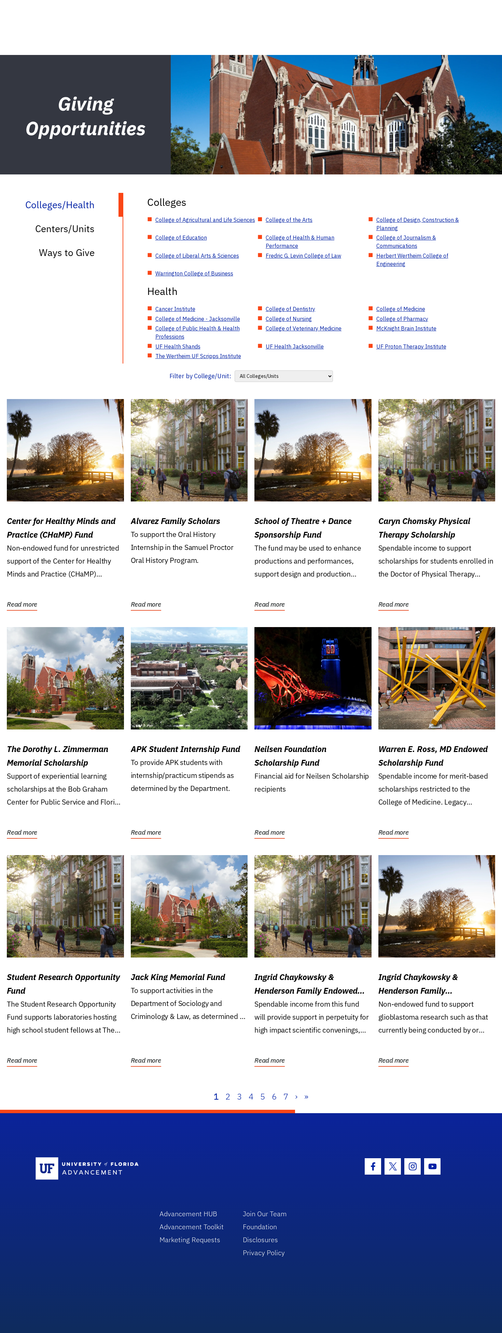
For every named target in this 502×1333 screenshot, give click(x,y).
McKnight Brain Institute (406, 328)
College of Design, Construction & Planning (417, 223)
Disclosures (260, 1239)
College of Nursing (289, 318)
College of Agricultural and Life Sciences (205, 219)
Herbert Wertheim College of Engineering (412, 259)
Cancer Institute (175, 309)
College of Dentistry (290, 309)
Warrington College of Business (194, 273)
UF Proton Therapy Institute (411, 346)
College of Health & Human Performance (300, 241)
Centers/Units (65, 228)
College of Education (181, 237)
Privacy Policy (264, 1252)
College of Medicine (400, 309)
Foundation (260, 1226)
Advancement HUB (188, 1213)
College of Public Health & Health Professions (197, 332)
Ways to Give (67, 252)
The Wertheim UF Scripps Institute (198, 356)
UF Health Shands (177, 346)
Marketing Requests (189, 1239)
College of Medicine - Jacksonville (197, 318)
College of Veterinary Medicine (303, 328)
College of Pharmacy (402, 318)
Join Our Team (265, 1213)
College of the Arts (289, 219)
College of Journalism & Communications (406, 241)
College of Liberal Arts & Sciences (197, 255)
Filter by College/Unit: (200, 376)
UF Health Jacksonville (295, 346)
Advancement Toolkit (191, 1226)
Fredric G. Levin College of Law (303, 255)
